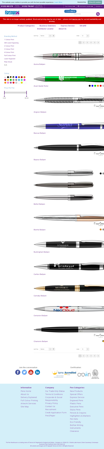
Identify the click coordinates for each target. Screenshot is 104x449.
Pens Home (26, 391)
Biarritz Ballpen (40, 229)
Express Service (77, 397)
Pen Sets (74, 419)
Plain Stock (8, 62)
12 (82, 35)
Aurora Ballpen (39, 64)
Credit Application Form (56, 412)
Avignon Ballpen (40, 112)
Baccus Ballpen (40, 133)
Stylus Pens (75, 409)
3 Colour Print (9, 49)
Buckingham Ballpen (42, 252)
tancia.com (76, 19)
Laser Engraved (9, 59)
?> (5, 77)
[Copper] (101, 229)
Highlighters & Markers (80, 416)
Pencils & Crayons (78, 413)
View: (78, 35)
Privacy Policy (51, 403)
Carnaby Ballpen (40, 295)
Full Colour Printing (29, 400)
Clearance (74, 431)
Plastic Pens (75, 403)
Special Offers (76, 394)
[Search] (98, 14)
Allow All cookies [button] (95, 2)
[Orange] (98, 86)
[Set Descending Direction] (53, 35)
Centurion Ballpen (41, 315)
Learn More (58, 2)
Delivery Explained (29, 397)
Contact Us (99, 6)
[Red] (101, 86)
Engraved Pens (76, 400)
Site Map (25, 406)
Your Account (69, 6)
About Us (25, 394)
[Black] (90, 86)
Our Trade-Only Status (55, 391)
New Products (76, 391)
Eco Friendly (75, 422)
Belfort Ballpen (39, 204)
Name (42, 35)
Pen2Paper (50, 415)
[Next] (98, 42)
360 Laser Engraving (11, 43)
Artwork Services (28, 403)
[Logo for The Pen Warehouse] (12, 13)
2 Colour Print (9, 46)
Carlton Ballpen (40, 274)
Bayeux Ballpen (40, 159)
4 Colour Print (9, 52)
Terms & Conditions (54, 394)
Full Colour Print (10, 55)
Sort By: (36, 35)
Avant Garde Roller (41, 86)
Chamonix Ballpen (41, 341)
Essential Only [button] (82, 2)
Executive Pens (76, 406)
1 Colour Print (9, 40)
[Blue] (92, 86)
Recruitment (50, 409)
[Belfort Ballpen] (63, 185)
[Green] (95, 86)
